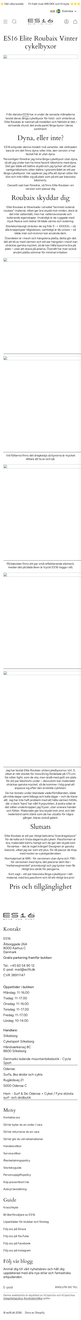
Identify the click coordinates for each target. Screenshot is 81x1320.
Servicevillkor (12, 1153)
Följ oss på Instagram (17, 1250)
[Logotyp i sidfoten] (18, 916)
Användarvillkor (33, 1298)
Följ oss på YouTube (16, 1236)
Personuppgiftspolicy (17, 1175)
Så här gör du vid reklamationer (23, 1139)
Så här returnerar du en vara (21, 1132)
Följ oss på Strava (14, 1229)
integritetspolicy (13, 1298)
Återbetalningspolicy (16, 1160)
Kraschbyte (10, 1207)
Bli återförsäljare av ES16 (19, 1214)
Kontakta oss (11, 1117)
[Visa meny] (5, 21)
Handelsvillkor (12, 1146)
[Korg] (75, 21)
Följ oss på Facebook (17, 1243)
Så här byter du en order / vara (22, 1124)
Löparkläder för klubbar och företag (26, 1222)
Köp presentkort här (16, 1182)
